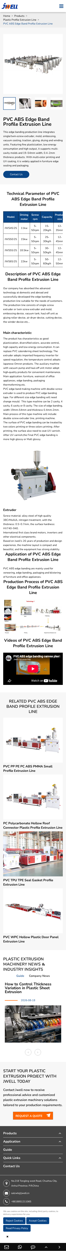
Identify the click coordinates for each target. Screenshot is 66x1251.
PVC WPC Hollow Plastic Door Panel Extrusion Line (30, 939)
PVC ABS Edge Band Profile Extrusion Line (28, 23)
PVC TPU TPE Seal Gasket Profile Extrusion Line (28, 882)
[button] (28, 1052)
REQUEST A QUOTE (33, 1116)
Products (19, 16)
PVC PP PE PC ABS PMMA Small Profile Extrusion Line (27, 768)
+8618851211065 (21, 1201)
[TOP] (46, 1247)
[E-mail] (6, 1247)
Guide (7, 1150)
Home (6, 16)
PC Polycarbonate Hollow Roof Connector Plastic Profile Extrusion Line (32, 825)
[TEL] (19, 1247)
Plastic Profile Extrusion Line (19, 20)
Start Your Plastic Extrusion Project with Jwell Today (29, 1076)
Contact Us (16, 174)
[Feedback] (33, 1247)
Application (11, 1141)
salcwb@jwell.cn (20, 1193)
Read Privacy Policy (17, 1228)
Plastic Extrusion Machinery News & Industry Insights (24, 964)
